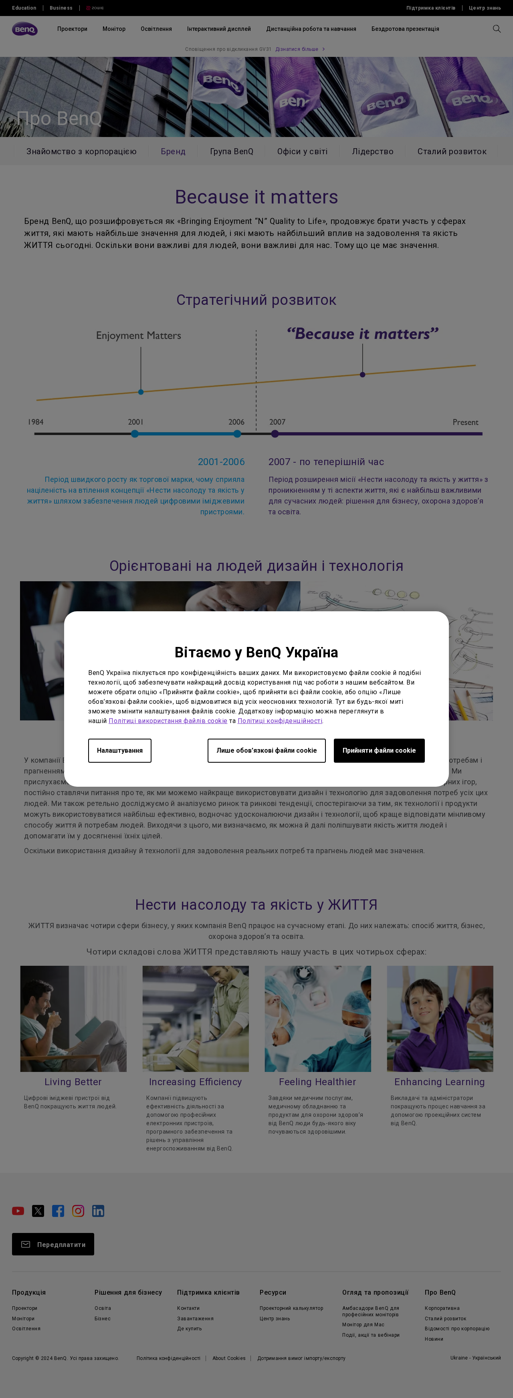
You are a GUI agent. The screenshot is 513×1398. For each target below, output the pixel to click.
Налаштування (120, 750)
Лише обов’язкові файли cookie (266, 750)
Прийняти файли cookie (379, 750)
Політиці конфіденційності (280, 721)
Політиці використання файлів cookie (168, 721)
